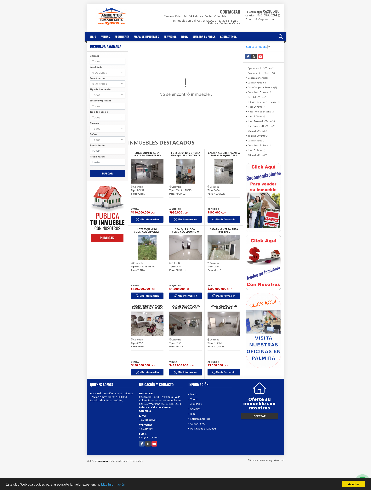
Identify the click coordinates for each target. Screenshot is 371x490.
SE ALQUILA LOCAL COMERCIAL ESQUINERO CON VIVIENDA (185, 230)
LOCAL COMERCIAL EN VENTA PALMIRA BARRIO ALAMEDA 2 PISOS (147, 154)
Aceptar (353, 483)
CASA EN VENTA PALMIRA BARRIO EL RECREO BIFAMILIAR (224, 230)
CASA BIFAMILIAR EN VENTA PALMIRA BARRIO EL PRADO (147, 307)
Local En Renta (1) (256, 150)
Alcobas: (94, 123)
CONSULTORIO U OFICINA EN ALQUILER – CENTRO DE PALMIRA (185, 154)
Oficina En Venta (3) (257, 131)
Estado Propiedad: (100, 100)
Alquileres (122, 36)
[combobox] (107, 61)
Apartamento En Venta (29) (261, 73)
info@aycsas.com (149, 437)
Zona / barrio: (97, 78)
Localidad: (96, 67)
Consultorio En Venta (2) (259, 92)
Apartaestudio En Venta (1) (261, 68)
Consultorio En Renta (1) (259, 145)
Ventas (105, 36)
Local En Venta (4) (256, 116)
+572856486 (271, 11)
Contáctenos (228, 36)
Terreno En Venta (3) (258, 135)
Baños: (93, 134)
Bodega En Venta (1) (258, 77)
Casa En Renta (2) (256, 140)
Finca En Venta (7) (256, 106)
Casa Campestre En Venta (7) (262, 87)
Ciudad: (94, 55)
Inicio (92, 36)
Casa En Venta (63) (257, 82)
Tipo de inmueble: (100, 89)
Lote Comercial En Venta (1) (261, 126)
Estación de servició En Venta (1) (264, 102)
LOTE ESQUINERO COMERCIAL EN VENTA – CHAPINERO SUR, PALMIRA (147, 230)
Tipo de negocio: (99, 111)
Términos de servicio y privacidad (266, 460)
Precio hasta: (97, 156)
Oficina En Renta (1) (257, 155)
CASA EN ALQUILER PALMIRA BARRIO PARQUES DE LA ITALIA (224, 154)
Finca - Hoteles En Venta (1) (261, 111)
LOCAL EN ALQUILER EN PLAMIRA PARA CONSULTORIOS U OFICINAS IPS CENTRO (224, 307)
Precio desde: (97, 145)
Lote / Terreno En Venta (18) (261, 121)
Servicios (170, 36)
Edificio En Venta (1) (257, 97)
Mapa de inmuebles (146, 36)
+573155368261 (266, 14)
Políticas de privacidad (203, 428)
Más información (113, 484)
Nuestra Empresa (203, 36)
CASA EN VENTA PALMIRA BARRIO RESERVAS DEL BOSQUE (186, 307)
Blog (184, 36)
